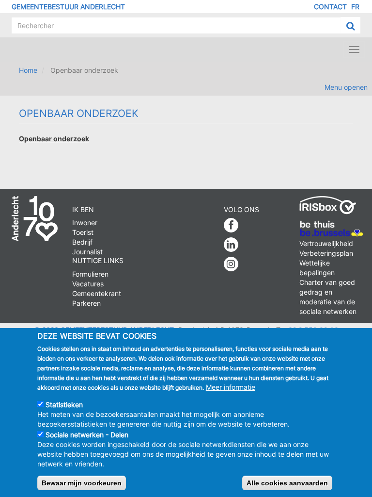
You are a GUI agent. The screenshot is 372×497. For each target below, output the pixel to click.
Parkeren (86, 303)
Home (28, 70)
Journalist (87, 252)
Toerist (82, 232)
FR (355, 6)
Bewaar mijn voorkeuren (82, 483)
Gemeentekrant (96, 293)
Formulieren (90, 274)
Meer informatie (230, 387)
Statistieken (64, 404)
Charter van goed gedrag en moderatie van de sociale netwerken (327, 296)
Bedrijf (82, 242)
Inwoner (84, 222)
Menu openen (346, 87)
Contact (330, 6)
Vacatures (88, 284)
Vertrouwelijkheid (326, 243)
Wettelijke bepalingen (317, 268)
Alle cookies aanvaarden (287, 483)
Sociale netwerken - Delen (87, 435)
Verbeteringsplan (326, 253)
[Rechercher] (350, 25)
